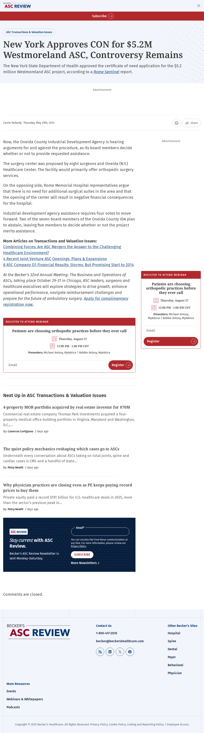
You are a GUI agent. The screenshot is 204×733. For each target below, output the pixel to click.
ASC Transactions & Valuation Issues (29, 32)
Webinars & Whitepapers (25, 699)
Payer (172, 657)
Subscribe (99, 16)
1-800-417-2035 (106, 633)
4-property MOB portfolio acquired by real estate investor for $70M (66, 407)
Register (118, 365)
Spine (172, 641)
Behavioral (175, 665)
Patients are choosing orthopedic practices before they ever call (69, 330)
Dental (172, 649)
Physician (175, 673)
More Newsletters (84, 563)
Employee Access (178, 724)
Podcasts (13, 707)
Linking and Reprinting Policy (145, 724)
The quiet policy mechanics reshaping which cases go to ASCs (61, 448)
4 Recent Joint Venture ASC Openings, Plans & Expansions (55, 258)
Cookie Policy (117, 724)
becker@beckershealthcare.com (120, 641)
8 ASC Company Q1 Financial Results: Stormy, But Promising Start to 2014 (68, 264)
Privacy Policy (78, 546)
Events (11, 691)
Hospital (174, 633)
